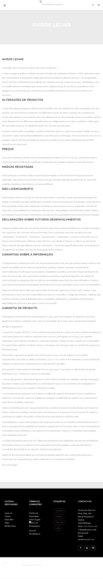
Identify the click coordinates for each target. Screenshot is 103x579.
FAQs (7, 522)
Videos (58, 528)
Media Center (10, 526)
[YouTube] (87, 547)
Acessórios (59, 511)
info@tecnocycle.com (86, 539)
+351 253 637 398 (90, 526)
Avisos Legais (34, 519)
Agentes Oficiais (70, 157)
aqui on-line (53, 359)
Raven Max (60, 522)
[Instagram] (93, 547)
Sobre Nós (9, 519)
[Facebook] (80, 547)
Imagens (59, 516)
